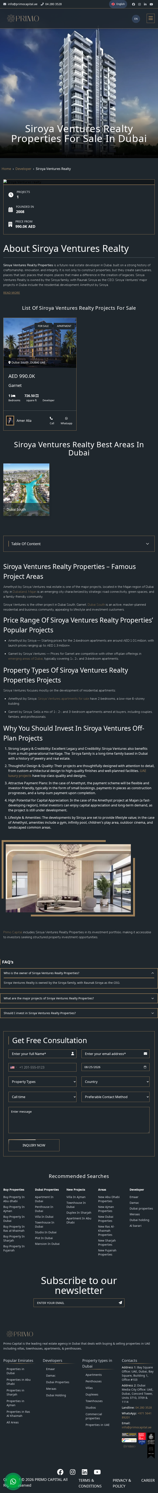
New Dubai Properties (105, 1219)
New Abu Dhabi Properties (109, 1199)
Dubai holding (139, 1220)
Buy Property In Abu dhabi (14, 1199)
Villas (89, 1388)
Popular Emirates (18, 1360)
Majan (32, 591)
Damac (134, 1203)
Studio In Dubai (46, 1232)
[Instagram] (72, 1472)
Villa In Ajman (76, 1197)
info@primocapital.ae (136, 1427)
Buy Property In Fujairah (14, 1248)
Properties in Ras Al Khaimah (18, 1414)
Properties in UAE (98, 1425)
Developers (52, 1360)
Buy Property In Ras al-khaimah (14, 1229)
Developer (23, 168)
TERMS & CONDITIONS (90, 1483)
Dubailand (20, 591)
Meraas (135, 1214)
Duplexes (92, 1394)
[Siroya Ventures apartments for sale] (89, 698)
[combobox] (13, 1067)
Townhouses (94, 1401)
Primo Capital (12, 932)
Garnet (15, 385)
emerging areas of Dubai (25, 658)
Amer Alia (24, 420)
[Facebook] (60, 1472)
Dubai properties (141, 1208)
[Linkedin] (84, 1472)
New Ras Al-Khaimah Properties (106, 1231)
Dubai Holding (56, 1395)
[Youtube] (97, 1472)
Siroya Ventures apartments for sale (63, 698)
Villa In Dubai (44, 1217)
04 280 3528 (143, 1407)
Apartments (94, 1375)
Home (6, 168)
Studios (91, 1407)
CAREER (148, 1480)
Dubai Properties (57, 1382)
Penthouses (94, 1381)
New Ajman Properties (106, 1209)
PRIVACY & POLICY (122, 1483)
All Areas (13, 1422)
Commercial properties (94, 1416)
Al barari (136, 1226)
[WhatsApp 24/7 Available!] (13, 1481)
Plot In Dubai (44, 1238)
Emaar (134, 1197)
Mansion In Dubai (47, 1244)
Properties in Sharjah (15, 1392)
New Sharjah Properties (107, 1242)
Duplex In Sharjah (78, 1212)
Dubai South (96, 604)
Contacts (129, 1360)
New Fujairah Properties (107, 1252)
